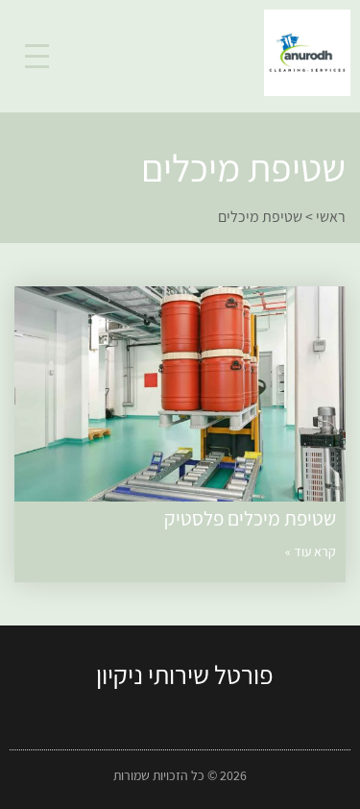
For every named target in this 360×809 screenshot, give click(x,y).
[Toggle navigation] (37, 56)
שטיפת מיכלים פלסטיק (250, 518)
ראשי (331, 217)
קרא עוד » (310, 551)
